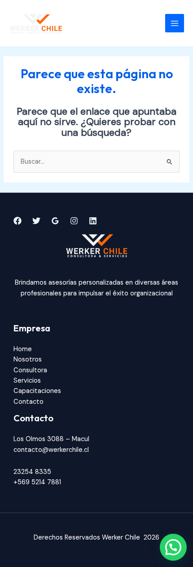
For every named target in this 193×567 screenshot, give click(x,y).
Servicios (27, 380)
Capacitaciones (37, 391)
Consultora (30, 370)
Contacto (28, 401)
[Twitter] (36, 221)
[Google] (55, 221)
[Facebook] (17, 221)
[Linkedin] (93, 221)
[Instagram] (74, 221)
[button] (173, 547)
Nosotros (27, 359)
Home (22, 349)
